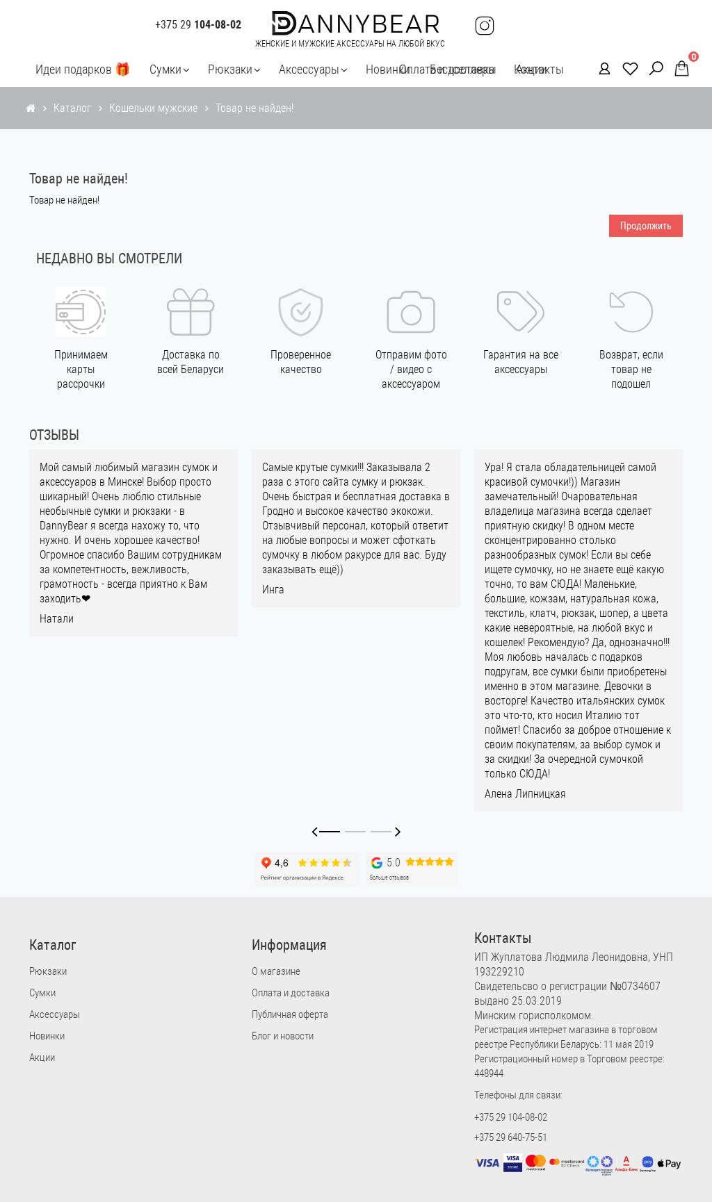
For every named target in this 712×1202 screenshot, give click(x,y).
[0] (677, 68)
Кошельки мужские (153, 108)
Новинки (388, 69)
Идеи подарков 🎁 (82, 69)
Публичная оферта (290, 1014)
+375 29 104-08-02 (510, 1117)
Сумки (165, 69)
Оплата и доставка (446, 69)
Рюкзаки (230, 69)
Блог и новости (283, 1036)
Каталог (72, 108)
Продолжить (646, 225)
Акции (42, 1057)
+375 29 (198, 25)
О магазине (276, 971)
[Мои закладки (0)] (626, 67)
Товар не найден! (254, 108)
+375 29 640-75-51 (510, 1137)
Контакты (539, 69)
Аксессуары (309, 69)
